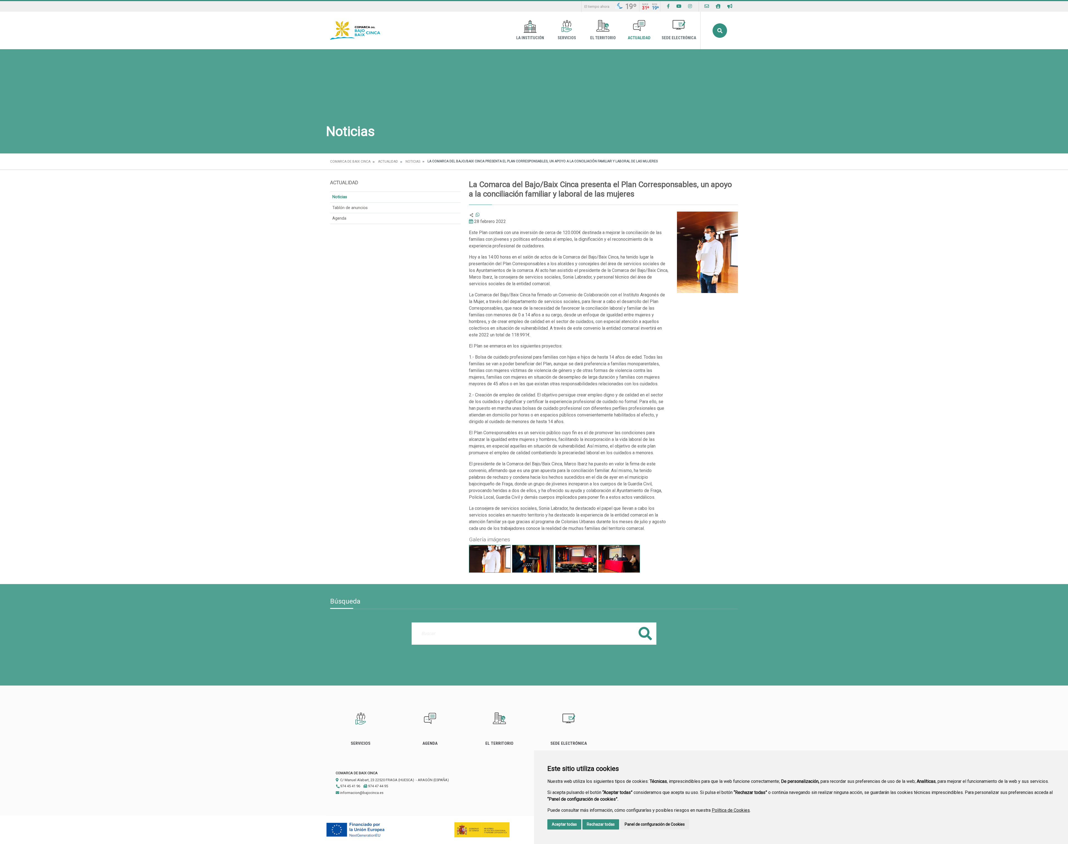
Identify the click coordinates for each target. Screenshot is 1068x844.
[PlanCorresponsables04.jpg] (619, 559)
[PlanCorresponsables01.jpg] (490, 559)
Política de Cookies (731, 810)
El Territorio (603, 38)
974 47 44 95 (377, 786)
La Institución (530, 38)
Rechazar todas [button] (601, 824)
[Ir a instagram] (690, 6)
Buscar (720, 30)
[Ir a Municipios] (718, 6)
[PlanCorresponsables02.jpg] (533, 559)
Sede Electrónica (679, 38)
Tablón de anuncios (350, 207)
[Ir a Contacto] (706, 6)
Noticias (413, 161)
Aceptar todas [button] (564, 824)
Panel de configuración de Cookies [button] (655, 824)
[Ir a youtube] (678, 6)
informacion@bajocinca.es (361, 793)
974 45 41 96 (349, 786)
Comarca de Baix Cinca (350, 161)
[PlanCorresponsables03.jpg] (576, 559)
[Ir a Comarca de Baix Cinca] (355, 30)
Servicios (567, 38)
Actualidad (639, 38)
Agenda (339, 218)
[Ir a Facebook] (668, 6)
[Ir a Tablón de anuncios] (729, 6)
